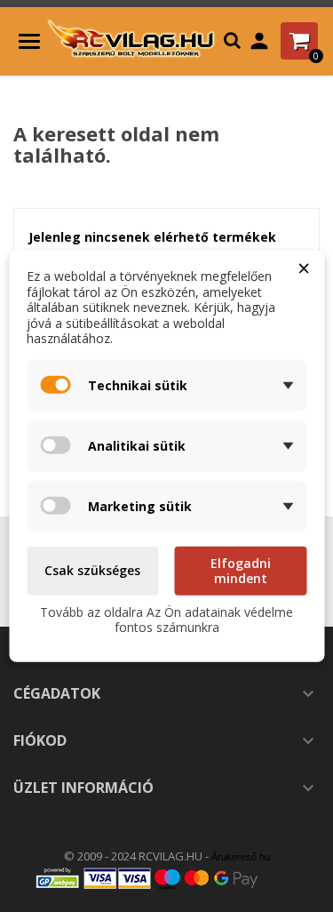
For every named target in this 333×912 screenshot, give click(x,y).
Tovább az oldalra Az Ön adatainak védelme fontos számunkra (166, 619)
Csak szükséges (92, 570)
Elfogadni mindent (240, 570)
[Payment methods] (167, 877)
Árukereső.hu (240, 857)
